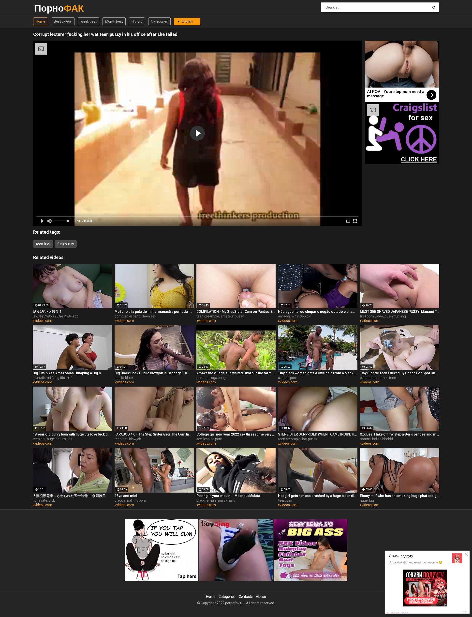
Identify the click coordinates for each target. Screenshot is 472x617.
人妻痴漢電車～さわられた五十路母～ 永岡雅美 (69, 496)
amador (284, 316)
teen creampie (207, 316)
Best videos (63, 21)
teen (281, 500)
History (137, 21)
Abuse (261, 597)
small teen (388, 378)
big (371, 500)
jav (35, 316)
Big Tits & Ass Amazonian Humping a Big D (67, 373)
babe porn (289, 378)
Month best (114, 21)
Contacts (246, 597)
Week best (88, 21)
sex (199, 439)
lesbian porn (212, 439)
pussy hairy (227, 500)
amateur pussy (232, 316)
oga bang (218, 378)
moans (365, 439)
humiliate (40, 500)
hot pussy (309, 439)
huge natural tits (59, 439)
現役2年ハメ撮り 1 (47, 312)
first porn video (371, 316)
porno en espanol (128, 316)
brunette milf (43, 378)
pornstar (203, 378)
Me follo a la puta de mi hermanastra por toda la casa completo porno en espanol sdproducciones (154, 312)
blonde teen (369, 378)
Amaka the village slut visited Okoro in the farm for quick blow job (236, 373)
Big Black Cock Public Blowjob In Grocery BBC (151, 373)
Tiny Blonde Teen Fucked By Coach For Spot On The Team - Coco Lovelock (399, 373)
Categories (159, 21)
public (119, 378)
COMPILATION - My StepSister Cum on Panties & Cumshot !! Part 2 (236, 312)
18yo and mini (126, 496)
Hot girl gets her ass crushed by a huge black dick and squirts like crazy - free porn (317, 496)
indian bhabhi (382, 439)
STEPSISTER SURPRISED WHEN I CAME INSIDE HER (317, 434)
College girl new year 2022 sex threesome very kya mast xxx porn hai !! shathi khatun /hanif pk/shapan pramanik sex (236, 434)
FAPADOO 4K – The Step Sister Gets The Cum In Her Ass (154, 434)
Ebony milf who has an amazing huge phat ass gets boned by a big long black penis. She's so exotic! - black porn (399, 496)
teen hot (121, 439)
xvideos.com (42, 321)
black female (206, 500)
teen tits (39, 439)
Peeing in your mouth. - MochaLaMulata (228, 496)
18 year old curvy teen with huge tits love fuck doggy (72, 434)
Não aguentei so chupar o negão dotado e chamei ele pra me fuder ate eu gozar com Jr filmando (317, 312)
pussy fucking (395, 316)
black (129, 378)
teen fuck (43, 244)
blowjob (135, 439)
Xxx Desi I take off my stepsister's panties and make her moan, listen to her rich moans (399, 434)
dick (52, 500)
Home (40, 21)
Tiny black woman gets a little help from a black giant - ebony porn (317, 373)
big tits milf (63, 378)
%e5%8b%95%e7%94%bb (58, 316)
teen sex (149, 316)
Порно (47, 8)
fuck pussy (65, 244)
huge (364, 500)
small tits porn (135, 500)
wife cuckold (301, 316)
